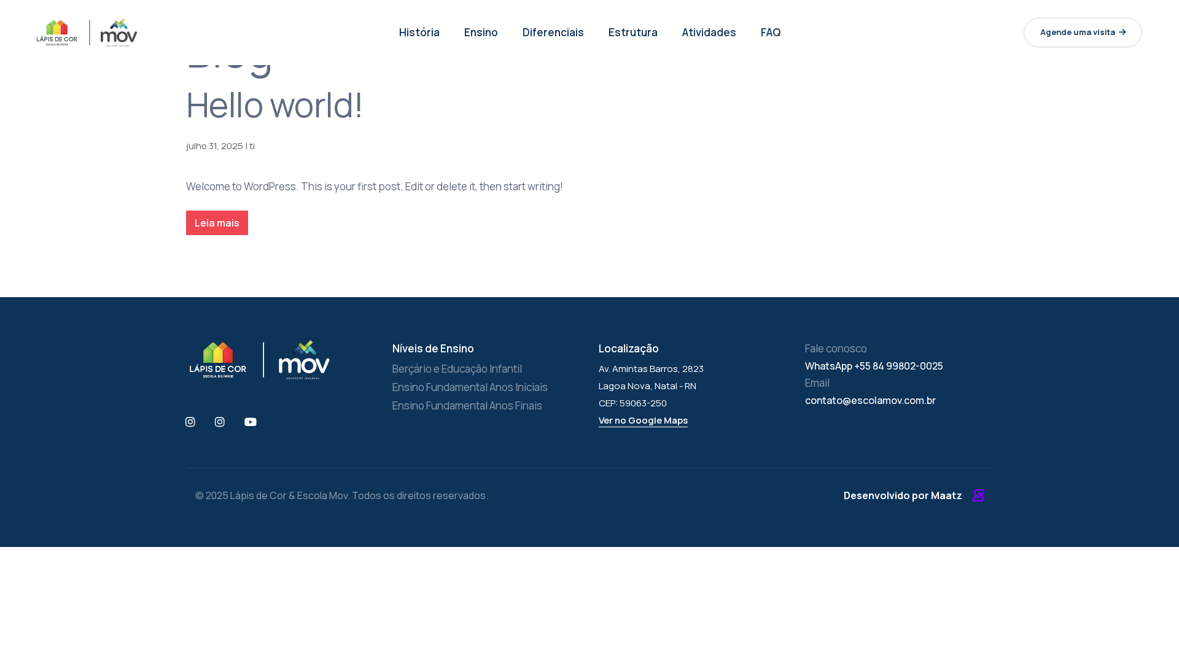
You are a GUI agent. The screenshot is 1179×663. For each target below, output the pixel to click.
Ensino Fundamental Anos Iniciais (470, 387)
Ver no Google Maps (643, 420)
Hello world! (275, 104)
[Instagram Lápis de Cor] (191, 422)
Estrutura (633, 32)
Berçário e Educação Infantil (457, 369)
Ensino (481, 32)
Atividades (709, 32)
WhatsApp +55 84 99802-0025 (874, 366)
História (419, 32)
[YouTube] (251, 422)
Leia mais (217, 223)
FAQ (770, 32)
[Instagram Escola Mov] (220, 422)
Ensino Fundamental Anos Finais (467, 405)
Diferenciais (553, 32)
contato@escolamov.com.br (870, 400)
